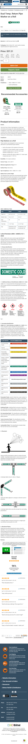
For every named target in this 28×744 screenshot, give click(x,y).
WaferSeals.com (14, 731)
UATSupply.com (23, 730)
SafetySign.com (13, 729)
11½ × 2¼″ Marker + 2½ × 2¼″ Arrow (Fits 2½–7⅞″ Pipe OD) (13, 35)
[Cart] (26, 4)
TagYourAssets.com (16, 730)
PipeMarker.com (4, 10)
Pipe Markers (10, 10)
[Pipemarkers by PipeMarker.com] (7, 4)
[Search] (26, 7)
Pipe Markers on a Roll (18, 10)
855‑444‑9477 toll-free (11, 702)
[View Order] (13, 5)
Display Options (9, 637)
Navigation (1, 4)
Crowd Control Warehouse (20, 729)
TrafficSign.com (4, 730)
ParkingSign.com (10, 730)
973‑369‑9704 (20, 73)
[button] (24, 740)
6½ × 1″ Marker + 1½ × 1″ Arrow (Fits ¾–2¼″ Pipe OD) (13, 30)
